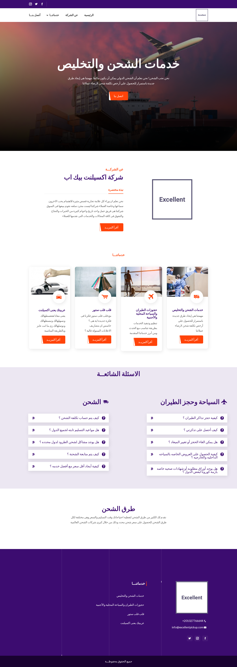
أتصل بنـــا (34, 15)
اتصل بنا (118, 96)
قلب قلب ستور (135, 614)
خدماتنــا (54, 15)
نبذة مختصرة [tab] (115, 189)
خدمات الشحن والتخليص (130, 595)
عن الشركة (71, 15)
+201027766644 (193, 621)
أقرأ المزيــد (111, 227)
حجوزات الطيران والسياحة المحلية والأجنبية (120, 604)
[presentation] (8, 85)
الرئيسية (89, 15)
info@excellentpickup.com (188, 627)
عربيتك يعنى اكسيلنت (132, 623)
